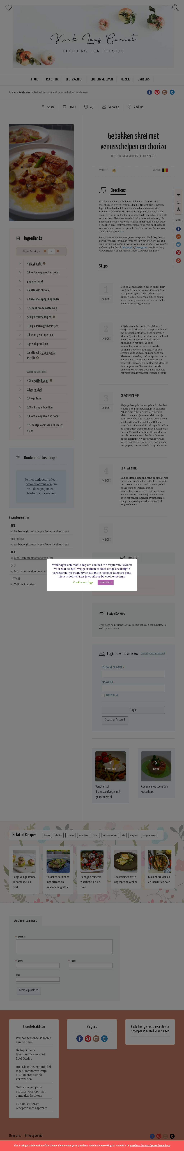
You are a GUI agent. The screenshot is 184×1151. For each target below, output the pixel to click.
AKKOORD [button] (105, 582)
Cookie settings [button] (83, 582)
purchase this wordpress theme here (150, 1145)
